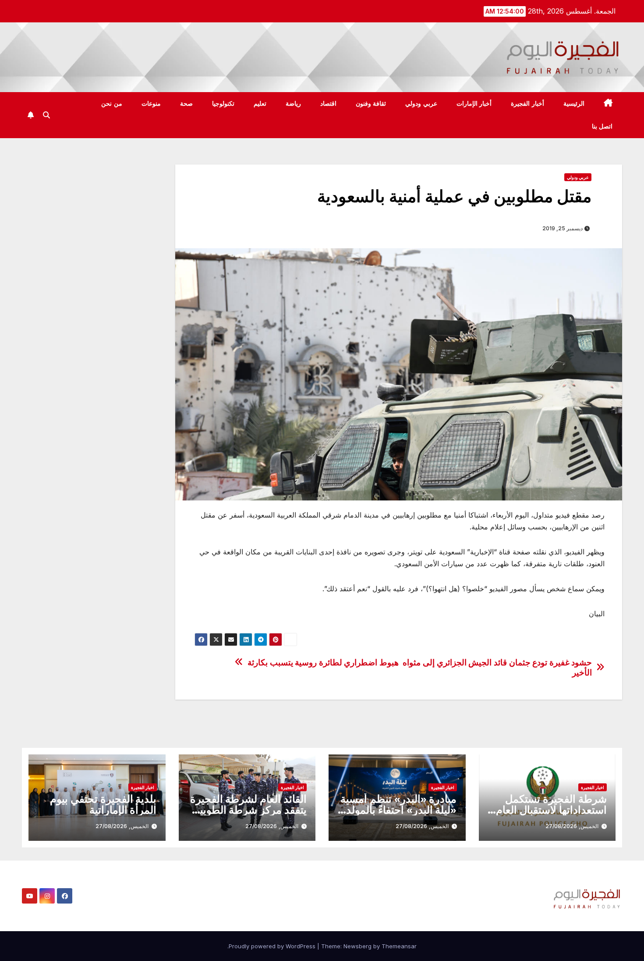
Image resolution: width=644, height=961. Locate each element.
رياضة (293, 103)
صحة (186, 103)
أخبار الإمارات (474, 103)
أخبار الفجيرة (527, 103)
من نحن (111, 103)
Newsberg (357, 946)
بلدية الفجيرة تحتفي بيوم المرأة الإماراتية (103, 804)
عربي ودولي (421, 103)
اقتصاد (328, 103)
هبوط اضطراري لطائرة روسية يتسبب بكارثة (323, 662)
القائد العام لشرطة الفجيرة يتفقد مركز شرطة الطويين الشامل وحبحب (248, 810)
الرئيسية (573, 103)
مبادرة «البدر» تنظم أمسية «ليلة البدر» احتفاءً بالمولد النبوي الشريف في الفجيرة (398, 810)
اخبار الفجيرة (592, 787)
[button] (46, 115)
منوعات (151, 103)
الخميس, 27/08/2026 (571, 826)
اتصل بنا (602, 126)
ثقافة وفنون (371, 103)
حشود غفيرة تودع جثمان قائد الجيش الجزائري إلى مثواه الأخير (497, 667)
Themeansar (399, 946)
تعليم (260, 103)
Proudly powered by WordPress (273, 946)
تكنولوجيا (223, 103)
